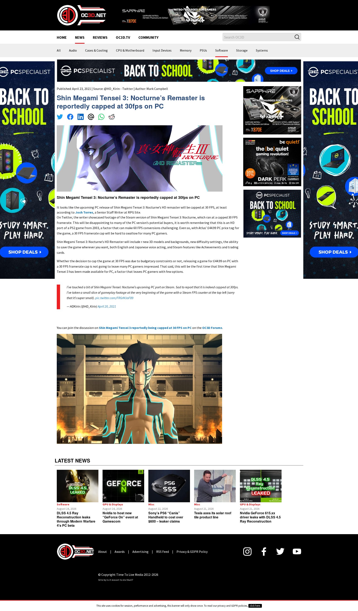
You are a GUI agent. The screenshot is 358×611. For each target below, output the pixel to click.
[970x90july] (179, 70)
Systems (262, 50)
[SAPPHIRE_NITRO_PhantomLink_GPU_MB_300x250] (272, 110)
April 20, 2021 (107, 306)
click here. (255, 605)
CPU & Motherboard (130, 50)
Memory (185, 50)
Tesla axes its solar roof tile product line (212, 515)
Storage (242, 50)
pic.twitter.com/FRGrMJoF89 (114, 298)
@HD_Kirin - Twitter (118, 89)
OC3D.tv (123, 38)
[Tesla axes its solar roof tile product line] (215, 486)
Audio (73, 50)
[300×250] (272, 213)
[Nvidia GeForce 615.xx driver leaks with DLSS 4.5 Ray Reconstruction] (261, 486)
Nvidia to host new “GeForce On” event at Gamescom (120, 517)
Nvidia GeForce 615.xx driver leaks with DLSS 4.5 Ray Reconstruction (260, 517)
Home (62, 38)
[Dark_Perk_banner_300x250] (272, 161)
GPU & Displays (113, 504)
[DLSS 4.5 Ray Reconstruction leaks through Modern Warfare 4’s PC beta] (77, 486)
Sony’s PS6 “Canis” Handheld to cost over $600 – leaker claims (165, 517)
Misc (151, 504)
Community (148, 38)
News (80, 38)
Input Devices (162, 50)
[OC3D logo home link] (81, 15)
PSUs (203, 50)
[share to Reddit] (112, 117)
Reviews (100, 38)
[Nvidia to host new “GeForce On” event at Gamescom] (123, 486)
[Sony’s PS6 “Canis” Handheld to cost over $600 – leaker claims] (169, 486)
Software (221, 50)
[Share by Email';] (91, 117)
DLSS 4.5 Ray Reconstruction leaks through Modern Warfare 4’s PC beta (76, 519)
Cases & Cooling (96, 50)
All (59, 50)
